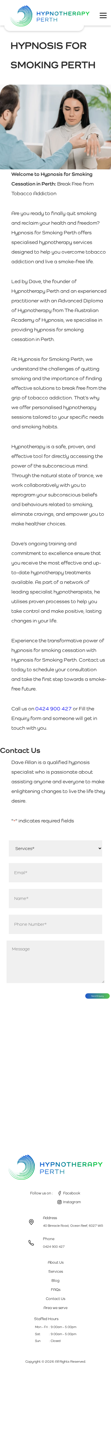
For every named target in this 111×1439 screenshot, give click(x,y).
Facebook (71, 1193)
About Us (55, 1262)
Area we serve (55, 1308)
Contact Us (55, 1299)
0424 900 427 (53, 709)
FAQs (55, 1289)
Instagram (72, 1202)
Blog (55, 1280)
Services (55, 1271)
